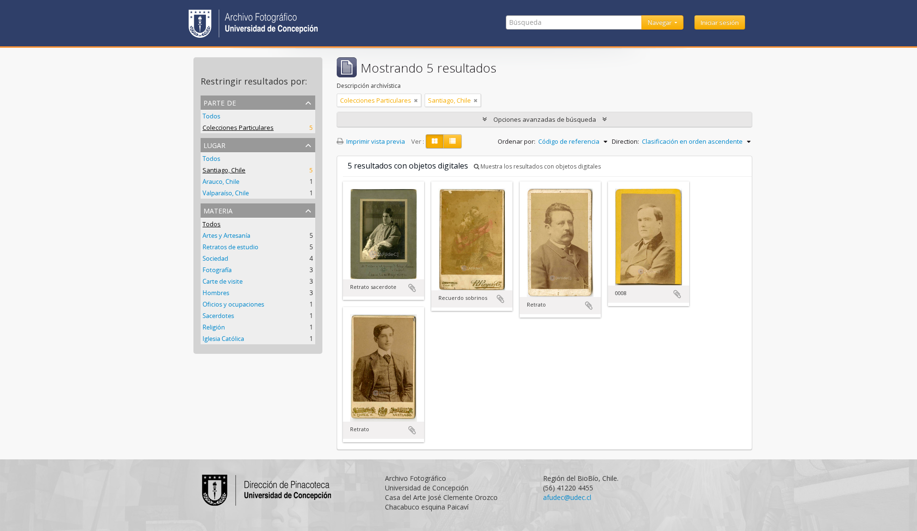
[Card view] (435, 141)
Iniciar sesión (720, 22)
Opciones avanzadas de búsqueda (544, 119)
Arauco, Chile (221, 181)
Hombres (216, 292)
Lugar (214, 144)
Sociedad (215, 258)
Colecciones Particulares (238, 127)
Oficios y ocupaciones (233, 304)
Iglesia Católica (223, 338)
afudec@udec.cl (567, 497)
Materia (218, 209)
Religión (214, 327)
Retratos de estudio (230, 247)
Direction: (625, 141)
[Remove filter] (416, 100)
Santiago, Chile (224, 170)
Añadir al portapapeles (412, 288)
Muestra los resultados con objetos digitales (540, 166)
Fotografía (217, 270)
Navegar (660, 22)
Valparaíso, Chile (226, 193)
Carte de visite (223, 281)
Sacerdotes (218, 315)
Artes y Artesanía (226, 235)
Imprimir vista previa (375, 141)
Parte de (219, 102)
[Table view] (452, 141)
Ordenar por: (516, 141)
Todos (211, 116)
